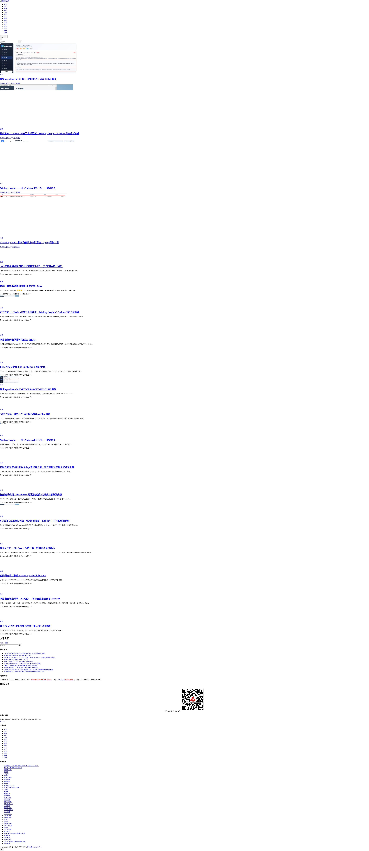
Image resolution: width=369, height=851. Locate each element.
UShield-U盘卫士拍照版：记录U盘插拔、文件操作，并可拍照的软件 (34, 521)
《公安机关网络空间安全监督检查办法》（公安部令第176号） (31, 266)
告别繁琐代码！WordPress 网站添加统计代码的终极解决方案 (31, 494)
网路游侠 (7, 779)
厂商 (5, 12)
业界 (5, 4)
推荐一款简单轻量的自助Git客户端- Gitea (21, 286)
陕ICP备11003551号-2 (34, 847)
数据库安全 (8, 770)
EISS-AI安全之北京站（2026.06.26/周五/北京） (24, 367)
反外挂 (6, 775)
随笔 (5, 33)
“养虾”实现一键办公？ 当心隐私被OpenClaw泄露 (25, 414)
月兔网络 (7, 796)
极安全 (6, 821)
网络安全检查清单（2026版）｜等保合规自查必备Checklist (30, 598)
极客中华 (7, 800)
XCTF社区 (7, 798)
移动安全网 (8, 823)
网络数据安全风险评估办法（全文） (18, 339)
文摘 (5, 22)
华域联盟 (7, 794)
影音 (5, 18)
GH (3, 721)
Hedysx (6, 774)
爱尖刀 (6, 827)
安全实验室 (8, 829)
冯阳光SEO (7, 817)
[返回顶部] (1, 849)
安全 (5, 6)
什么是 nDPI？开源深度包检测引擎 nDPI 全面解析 (25, 626)
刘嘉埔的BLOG (9, 785)
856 (6, 643)
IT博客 (6, 789)
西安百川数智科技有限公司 (13, 768)
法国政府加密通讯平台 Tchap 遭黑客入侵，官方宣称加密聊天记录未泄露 (37, 467)
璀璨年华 (7, 781)
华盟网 (6, 792)
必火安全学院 (8, 810)
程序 (5, 26)
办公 (5, 10)
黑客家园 (7, 831)
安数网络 (7, 837)
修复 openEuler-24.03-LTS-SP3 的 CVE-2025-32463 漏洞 (28, 389)
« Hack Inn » (8, 814)
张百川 (6, 819)
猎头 (5, 24)
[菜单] (5, 36)
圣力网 (6, 772)
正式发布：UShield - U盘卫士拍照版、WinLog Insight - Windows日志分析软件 (39, 312)
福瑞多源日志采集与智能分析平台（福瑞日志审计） (21, 766)
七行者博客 (8, 802)
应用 (5, 16)
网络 (5, 8)
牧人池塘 (7, 812)
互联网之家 (8, 815)
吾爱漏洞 (7, 843)
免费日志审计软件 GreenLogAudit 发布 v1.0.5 (23, 575)
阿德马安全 (8, 839)
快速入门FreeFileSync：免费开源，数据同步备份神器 (27, 548)
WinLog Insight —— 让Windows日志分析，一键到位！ (28, 440)
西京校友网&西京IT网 (11, 787)
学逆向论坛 (8, 808)
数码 (5, 20)
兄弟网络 (7, 806)
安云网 (6, 783)
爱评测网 (7, 835)
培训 (5, 14)
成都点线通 (8, 777)
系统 (5, 31)
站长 (5, 28)
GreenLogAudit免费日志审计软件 (15, 841)
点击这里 (66, 680)
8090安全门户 (8, 804)
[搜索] (1, 37)
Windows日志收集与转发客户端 (14, 833)
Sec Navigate (8, 825)
